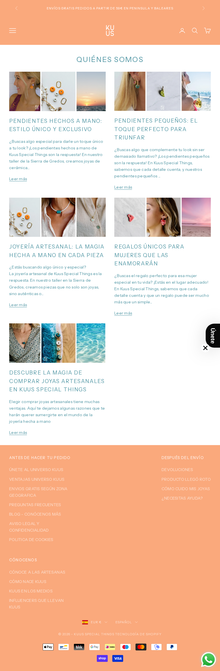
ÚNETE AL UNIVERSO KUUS (36, 469)
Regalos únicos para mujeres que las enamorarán (149, 255)
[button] (213, 336)
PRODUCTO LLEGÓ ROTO (186, 479)
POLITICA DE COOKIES (31, 539)
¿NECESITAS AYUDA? (182, 498)
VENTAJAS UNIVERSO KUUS (36, 479)
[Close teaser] (205, 348)
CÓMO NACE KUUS (27, 581)
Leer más (18, 178)
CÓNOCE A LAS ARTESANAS (37, 572)
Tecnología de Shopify (138, 634)
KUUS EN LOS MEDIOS (31, 591)
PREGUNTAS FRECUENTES (35, 504)
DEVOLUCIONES (177, 469)
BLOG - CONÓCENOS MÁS (35, 514)
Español (123, 622)
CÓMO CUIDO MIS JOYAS (186, 488)
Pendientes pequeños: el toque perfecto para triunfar (156, 129)
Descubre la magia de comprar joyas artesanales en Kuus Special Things (57, 381)
